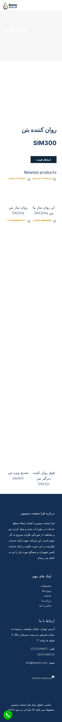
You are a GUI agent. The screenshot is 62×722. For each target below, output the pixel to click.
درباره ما (46, 600)
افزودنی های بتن (20, 36)
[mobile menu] (57, 5)
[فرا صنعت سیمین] (10, 5)
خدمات (47, 595)
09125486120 (46, 654)
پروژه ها (46, 590)
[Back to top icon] (57, 716)
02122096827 (39, 648)
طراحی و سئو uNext (19, 709)
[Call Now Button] (7, 715)
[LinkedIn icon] (15, 716)
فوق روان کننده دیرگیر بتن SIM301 (44, 478)
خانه (38, 36)
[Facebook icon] (22, 716)
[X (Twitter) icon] (19, 716)
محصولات (46, 585)
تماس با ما (45, 605)
